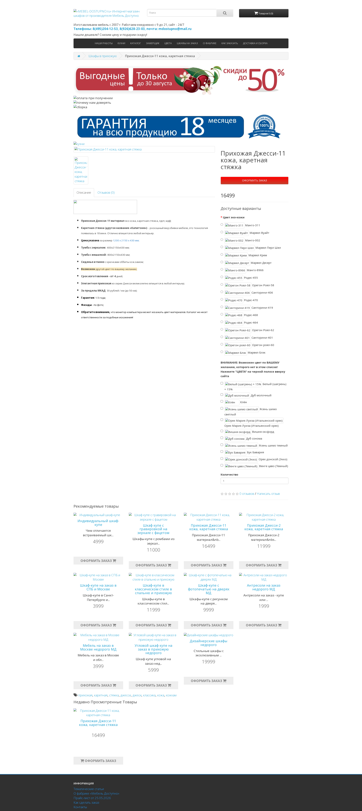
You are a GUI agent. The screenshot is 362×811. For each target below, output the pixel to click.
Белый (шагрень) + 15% (255, 386)
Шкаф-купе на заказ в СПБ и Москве (98, 587)
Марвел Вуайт (259, 233)
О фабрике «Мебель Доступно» (96, 793)
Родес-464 (250, 322)
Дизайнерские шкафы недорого (208, 643)
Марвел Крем (257, 255)
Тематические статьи (89, 789)
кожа (160, 695)
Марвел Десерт (261, 262)
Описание (84, 192)
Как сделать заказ (86, 802)
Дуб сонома (253, 438)
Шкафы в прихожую (102, 56)
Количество (229, 474)
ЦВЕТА (168, 43)
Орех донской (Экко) (272, 459)
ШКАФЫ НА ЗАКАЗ (187, 43)
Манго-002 (252, 240)
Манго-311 (252, 225)
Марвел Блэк (256, 352)
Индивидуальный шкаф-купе (98, 523)
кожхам (171, 695)
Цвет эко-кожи (234, 217)
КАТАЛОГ (135, 43)
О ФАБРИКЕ (209, 43)
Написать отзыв (268, 493)
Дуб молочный (261, 395)
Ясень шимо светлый (250, 411)
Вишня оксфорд (262, 432)
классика (149, 695)
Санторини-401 (262, 337)
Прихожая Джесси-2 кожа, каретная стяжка (263, 527)
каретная (100, 695)
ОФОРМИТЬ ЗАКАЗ (254, 180)
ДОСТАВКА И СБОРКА (255, 43)
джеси (137, 695)
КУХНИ (121, 43)
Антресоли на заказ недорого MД (263, 587)
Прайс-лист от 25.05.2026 (92, 798)
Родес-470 (250, 300)
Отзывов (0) (106, 192)
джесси (125, 695)
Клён (243, 402)
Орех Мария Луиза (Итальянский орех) (251, 425)
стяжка (114, 695)
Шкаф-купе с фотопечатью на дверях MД (208, 589)
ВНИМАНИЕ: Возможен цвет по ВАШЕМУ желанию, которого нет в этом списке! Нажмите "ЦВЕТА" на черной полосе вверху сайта (253, 369)
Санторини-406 (262, 292)
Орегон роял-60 (262, 345)
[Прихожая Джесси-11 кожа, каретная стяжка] (144, 149)
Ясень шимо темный (273, 445)
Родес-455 (250, 277)
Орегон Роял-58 (262, 285)
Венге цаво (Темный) (273, 466)
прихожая (85, 695)
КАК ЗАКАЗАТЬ (230, 43)
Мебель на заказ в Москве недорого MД (98, 647)
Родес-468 (250, 315)
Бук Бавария (255, 452)
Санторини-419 (262, 307)
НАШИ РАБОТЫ (104, 43)
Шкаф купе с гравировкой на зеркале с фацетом (153, 529)
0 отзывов (246, 493)
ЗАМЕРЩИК (152, 43)
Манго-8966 (255, 270)
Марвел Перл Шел (268, 247)
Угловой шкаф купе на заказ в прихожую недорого (153, 649)
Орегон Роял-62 (262, 330)
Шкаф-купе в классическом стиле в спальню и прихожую (153, 589)
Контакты (80, 807)
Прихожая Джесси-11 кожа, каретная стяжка (208, 527)
